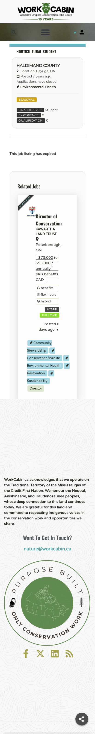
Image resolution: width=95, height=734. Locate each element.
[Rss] (69, 653)
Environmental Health (38, 87)
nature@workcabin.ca (47, 549)
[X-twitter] (40, 653)
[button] (14, 32)
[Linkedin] (54, 653)
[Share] (81, 719)
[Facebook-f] (25, 653)
